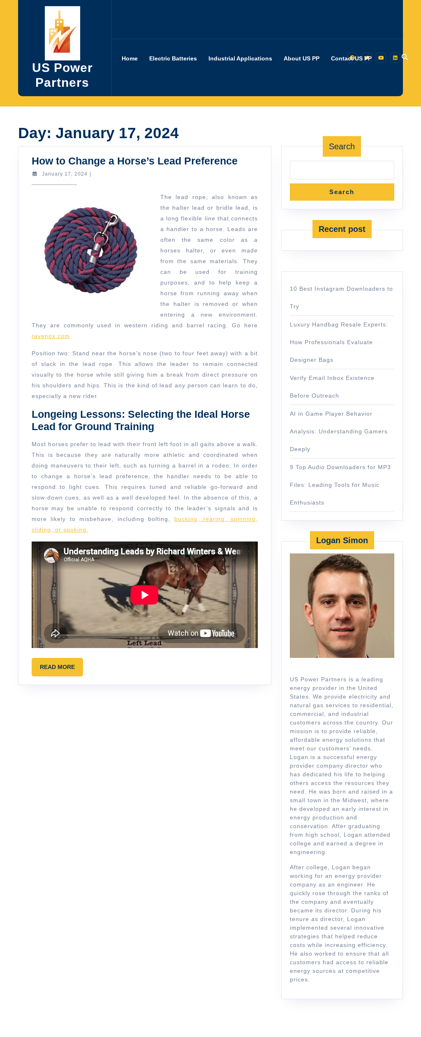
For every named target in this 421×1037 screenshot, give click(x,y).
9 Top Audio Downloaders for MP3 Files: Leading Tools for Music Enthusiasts (340, 485)
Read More (61, 669)
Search (342, 146)
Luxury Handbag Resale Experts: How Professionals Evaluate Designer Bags (339, 342)
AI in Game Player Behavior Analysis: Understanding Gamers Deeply (339, 431)
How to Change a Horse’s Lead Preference (135, 161)
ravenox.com (51, 336)
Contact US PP (351, 58)
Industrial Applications (240, 58)
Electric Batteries (173, 58)
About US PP (301, 58)
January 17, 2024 (65, 174)
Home (130, 58)
